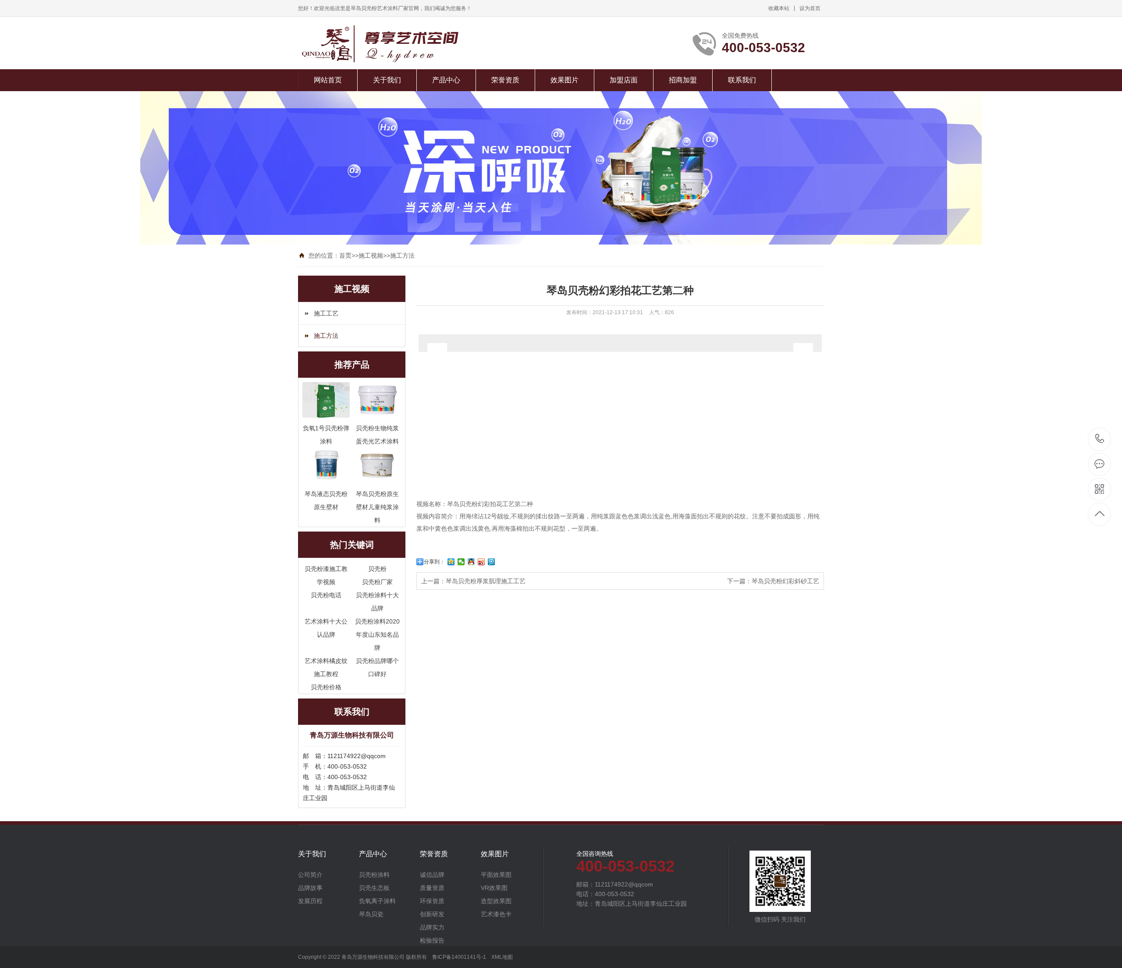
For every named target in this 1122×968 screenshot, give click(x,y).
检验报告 (432, 940)
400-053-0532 (1099, 439)
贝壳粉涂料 (374, 875)
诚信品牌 (432, 875)
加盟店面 (624, 80)
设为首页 (809, 8)
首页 (345, 255)
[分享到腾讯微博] (491, 561)
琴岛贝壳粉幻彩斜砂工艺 (785, 581)
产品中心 (446, 80)
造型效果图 (496, 901)
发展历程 (310, 901)
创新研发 (432, 914)
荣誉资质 (505, 80)
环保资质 (432, 901)
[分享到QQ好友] (471, 561)
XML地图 (502, 957)
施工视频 (371, 255)
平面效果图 (496, 875)
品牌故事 (310, 888)
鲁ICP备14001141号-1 (459, 957)
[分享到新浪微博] (481, 561)
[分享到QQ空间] (451, 561)
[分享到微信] (461, 561)
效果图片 (564, 80)
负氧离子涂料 (377, 901)
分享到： (434, 562)
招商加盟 (683, 80)
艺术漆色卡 (496, 914)
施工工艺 (326, 313)
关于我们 (387, 80)
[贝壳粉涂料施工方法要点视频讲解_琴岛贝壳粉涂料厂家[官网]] (404, 43)
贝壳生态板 (374, 888)
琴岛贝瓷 (371, 914)
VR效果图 (494, 888)
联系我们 (742, 80)
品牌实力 (432, 927)
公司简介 (310, 875)
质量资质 (432, 888)
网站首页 (328, 80)
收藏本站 (778, 8)
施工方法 (402, 255)
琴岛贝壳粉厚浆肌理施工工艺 (485, 581)
